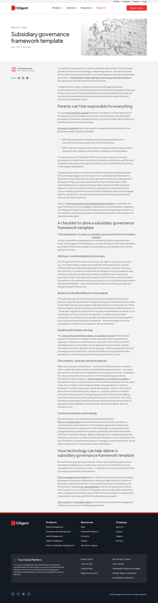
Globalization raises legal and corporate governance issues (100, 77)
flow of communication (69, 422)
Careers (119, 531)
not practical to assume (77, 112)
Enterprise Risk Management (58, 531)
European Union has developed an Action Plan (91, 203)
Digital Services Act (89, 573)
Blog (83, 527)
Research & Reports (89, 531)
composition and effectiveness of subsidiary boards (88, 335)
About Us (120, 527)
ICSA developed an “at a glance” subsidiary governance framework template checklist (96, 236)
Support (136, 1)
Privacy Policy (87, 559)
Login (144, 1)
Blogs (24, 27)
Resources (15, 27)
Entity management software (72, 477)
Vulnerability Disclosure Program (126, 568)
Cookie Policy (87, 568)
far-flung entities (89, 486)
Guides (84, 541)
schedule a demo (83, 502)
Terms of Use (86, 564)
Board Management (54, 527)
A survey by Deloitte (68, 128)
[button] (57, 8)
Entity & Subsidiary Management (60, 545)
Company (126, 1)
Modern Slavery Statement (124, 573)
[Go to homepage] (20, 523)
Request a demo (136, 8)
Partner (116, 1)
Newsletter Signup (89, 545)
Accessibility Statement (123, 577)
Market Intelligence (54, 541)
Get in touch (64, 502)
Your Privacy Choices (122, 559)
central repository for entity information (108, 378)
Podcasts (85, 536)
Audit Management (54, 536)
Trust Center (118, 564)
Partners (119, 541)
